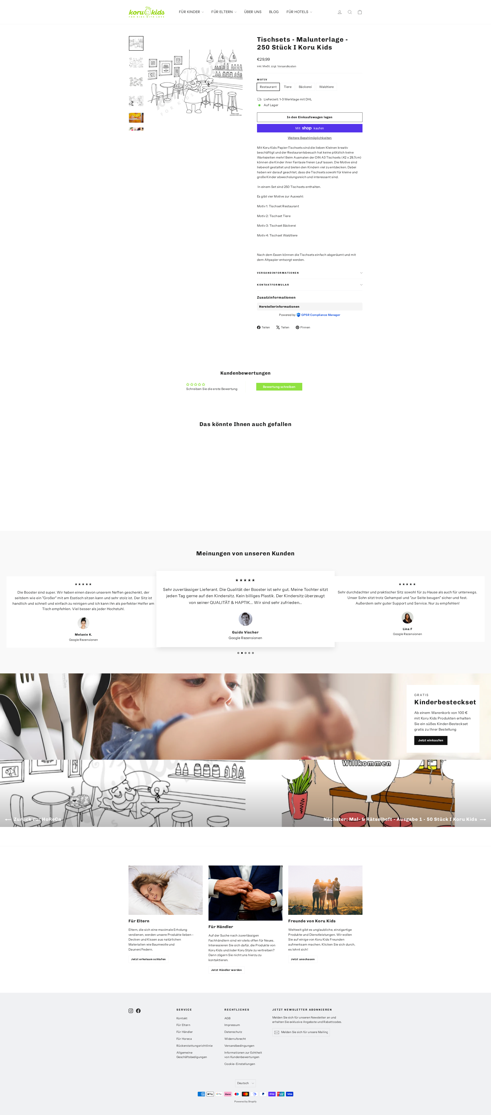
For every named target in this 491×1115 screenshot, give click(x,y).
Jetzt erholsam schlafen (148, 959)
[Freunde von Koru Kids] (325, 890)
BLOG (274, 12)
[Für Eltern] (166, 890)
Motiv (262, 79)
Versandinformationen (278, 272)
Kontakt (182, 1018)
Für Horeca (184, 1039)
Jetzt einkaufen (430, 740)
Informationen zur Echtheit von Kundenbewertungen (243, 1055)
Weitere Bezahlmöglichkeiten (310, 138)
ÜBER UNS (252, 12)
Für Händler (184, 1032)
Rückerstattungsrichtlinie (194, 1045)
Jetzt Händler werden (226, 970)
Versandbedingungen (239, 1045)
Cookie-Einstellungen (239, 1064)
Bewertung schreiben (279, 387)
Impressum (232, 1025)
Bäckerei (305, 87)
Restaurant (268, 87)
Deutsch (243, 1083)
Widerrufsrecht (235, 1039)
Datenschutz (233, 1032)
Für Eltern (183, 1025)
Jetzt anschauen (303, 959)
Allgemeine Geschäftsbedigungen (191, 1055)
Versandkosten (286, 66)
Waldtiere (326, 87)
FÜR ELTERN (222, 12)
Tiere (288, 87)
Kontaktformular (273, 284)
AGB (227, 1018)
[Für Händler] (245, 893)
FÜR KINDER (190, 12)
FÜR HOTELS (298, 12)
